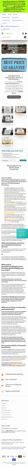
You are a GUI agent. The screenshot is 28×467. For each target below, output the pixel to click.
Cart (26, 33)
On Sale (7, 119)
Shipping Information (17, 20)
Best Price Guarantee (14, 97)
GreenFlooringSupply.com (13, 462)
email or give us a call (17, 364)
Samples (4, 14)
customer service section (12, 219)
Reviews (9, 14)
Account (23, 33)
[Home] (9, 33)
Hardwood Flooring (20, 109)
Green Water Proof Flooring (7, 109)
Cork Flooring (20, 131)
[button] (22, 233)
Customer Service (6, 20)
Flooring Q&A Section (15, 360)
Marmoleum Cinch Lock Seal (7, 141)
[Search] (25, 37)
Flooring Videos (15, 17)
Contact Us (4, 23)
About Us (15, 14)
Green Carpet (7, 131)
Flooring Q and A (6, 17)
